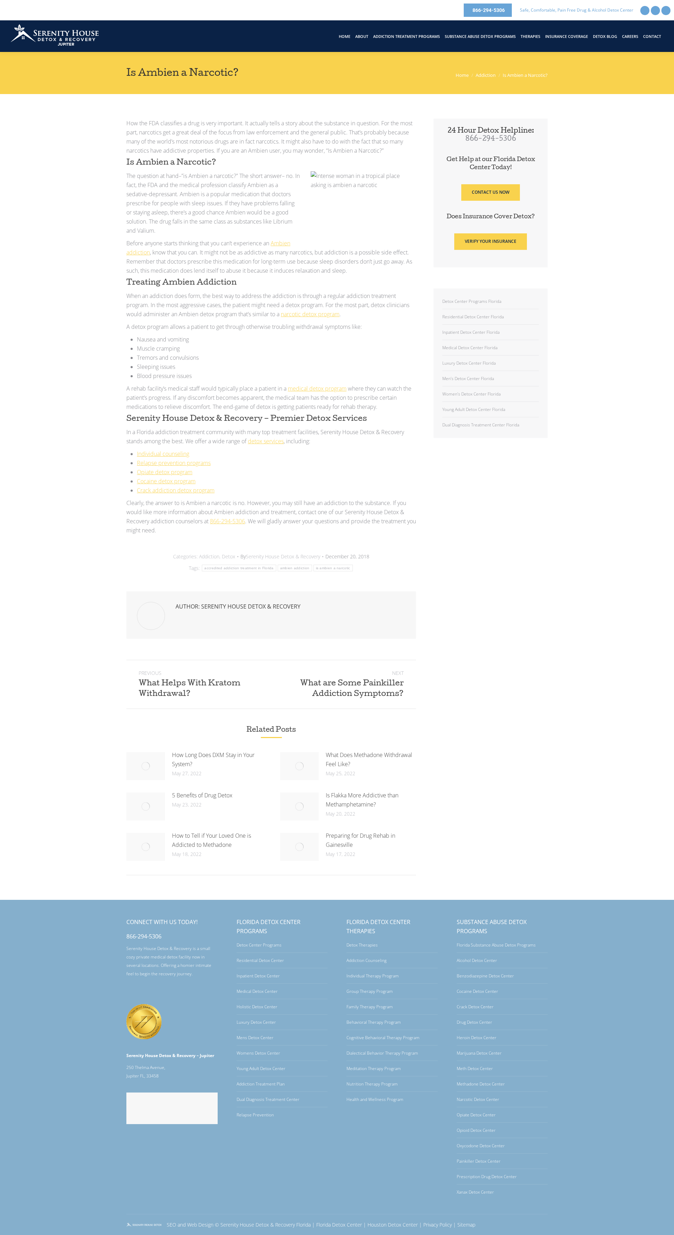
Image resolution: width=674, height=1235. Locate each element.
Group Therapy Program (369, 991)
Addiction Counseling (366, 960)
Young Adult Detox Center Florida (473, 409)
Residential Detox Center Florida (473, 317)
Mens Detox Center (255, 1038)
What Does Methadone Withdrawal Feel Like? (369, 759)
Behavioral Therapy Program (373, 1022)
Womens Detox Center (258, 1053)
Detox (228, 556)
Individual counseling (163, 454)
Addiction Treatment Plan (261, 1084)
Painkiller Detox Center (479, 1161)
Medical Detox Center (257, 991)
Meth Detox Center (475, 1068)
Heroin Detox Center (476, 1038)
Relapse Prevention (255, 1115)
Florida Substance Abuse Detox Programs (496, 945)
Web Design (200, 1224)
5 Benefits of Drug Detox (202, 795)
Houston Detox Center (393, 1224)
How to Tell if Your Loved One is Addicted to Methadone (211, 840)
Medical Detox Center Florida (469, 348)
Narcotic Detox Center (478, 1099)
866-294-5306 (227, 521)
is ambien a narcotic (333, 568)
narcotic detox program (310, 314)
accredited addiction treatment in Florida (238, 568)
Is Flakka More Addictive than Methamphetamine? (362, 799)
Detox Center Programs (259, 945)
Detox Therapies (362, 945)
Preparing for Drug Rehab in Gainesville (360, 840)
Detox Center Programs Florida (471, 301)
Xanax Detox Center (475, 1192)
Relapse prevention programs (174, 463)
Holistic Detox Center (257, 1007)
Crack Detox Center (475, 1007)
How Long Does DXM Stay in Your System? (213, 759)
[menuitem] (344, 36)
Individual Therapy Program (372, 976)
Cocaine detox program (166, 481)
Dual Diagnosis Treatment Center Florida (480, 425)
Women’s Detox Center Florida (471, 394)
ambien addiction (295, 568)
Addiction (209, 556)
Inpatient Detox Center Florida (471, 332)
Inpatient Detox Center (258, 976)
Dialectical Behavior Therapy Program (382, 1053)
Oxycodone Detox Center (481, 1146)
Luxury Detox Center (256, 1022)
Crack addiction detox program (175, 490)
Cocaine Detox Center (477, 991)
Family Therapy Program (369, 1007)
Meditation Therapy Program (373, 1068)
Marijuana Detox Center (479, 1053)
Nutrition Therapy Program (372, 1084)
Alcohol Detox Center (477, 960)
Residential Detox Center (260, 960)
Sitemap (466, 1224)
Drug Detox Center (474, 1022)
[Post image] (145, 766)
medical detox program (317, 388)
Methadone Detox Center (481, 1084)
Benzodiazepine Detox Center (485, 976)
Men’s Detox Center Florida (468, 378)
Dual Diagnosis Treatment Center (268, 1099)
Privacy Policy (437, 1224)
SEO (171, 1224)
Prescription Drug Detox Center (487, 1177)
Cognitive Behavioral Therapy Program (382, 1038)
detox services (266, 441)
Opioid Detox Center (476, 1130)
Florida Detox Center (339, 1224)
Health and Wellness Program (374, 1099)
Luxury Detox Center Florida (469, 363)
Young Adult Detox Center (261, 1068)
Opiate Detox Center (476, 1115)
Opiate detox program (164, 472)
